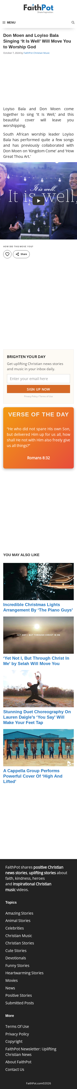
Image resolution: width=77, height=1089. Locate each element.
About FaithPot (18, 1061)
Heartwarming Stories (24, 972)
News (10, 987)
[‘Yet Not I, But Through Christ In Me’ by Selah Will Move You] (38, 650)
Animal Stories (17, 920)
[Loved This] (7, 254)
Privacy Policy (17, 1034)
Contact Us (14, 1069)
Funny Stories (17, 965)
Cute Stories (16, 950)
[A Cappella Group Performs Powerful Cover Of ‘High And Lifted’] (38, 763)
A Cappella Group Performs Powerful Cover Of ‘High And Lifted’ (32, 776)
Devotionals (15, 957)
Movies (11, 980)
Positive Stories (18, 995)
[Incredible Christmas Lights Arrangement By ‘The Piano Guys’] (38, 597)
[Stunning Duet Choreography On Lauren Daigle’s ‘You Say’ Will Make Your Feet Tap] (38, 704)
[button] (73, 22)
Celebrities (14, 928)
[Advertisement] (38, 80)
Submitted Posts (19, 1002)
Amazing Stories (19, 913)
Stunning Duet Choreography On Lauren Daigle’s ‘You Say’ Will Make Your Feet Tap (37, 717)
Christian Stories (19, 943)
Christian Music (41, 52)
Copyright (13, 1041)
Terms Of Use (17, 1026)
